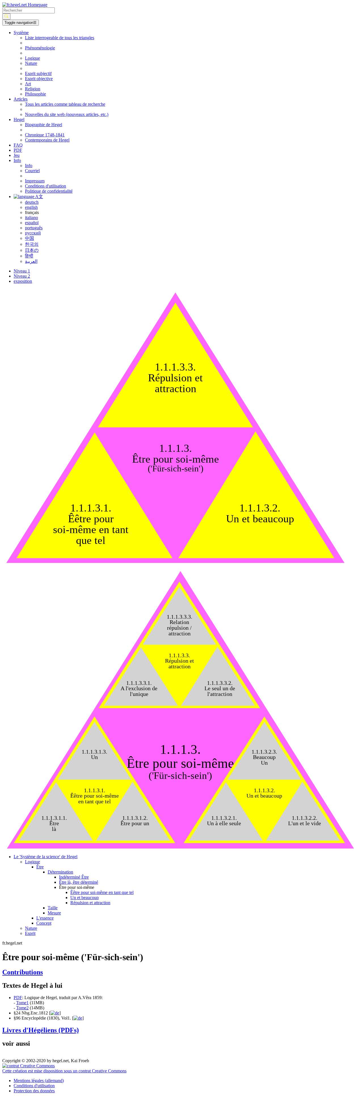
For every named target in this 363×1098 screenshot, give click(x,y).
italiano (31, 217)
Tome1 (22, 1002)
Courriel (32, 170)
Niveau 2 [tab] (22, 276)
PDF (18, 150)
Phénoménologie (40, 47)
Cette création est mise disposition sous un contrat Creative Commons (64, 1070)
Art (28, 83)
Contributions (22, 972)
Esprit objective (39, 78)
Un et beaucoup (84, 897)
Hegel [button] (19, 119)
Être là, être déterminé (78, 882)
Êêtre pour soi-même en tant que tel (102, 892)
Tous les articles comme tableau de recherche (65, 104)
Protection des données (34, 1090)
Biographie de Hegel (43, 124)
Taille (53, 907)
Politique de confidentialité (49, 191)
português (34, 227)
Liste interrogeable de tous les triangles (59, 37)
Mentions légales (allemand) (39, 1080)
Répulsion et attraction (90, 902)
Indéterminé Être (74, 877)
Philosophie (35, 94)
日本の (32, 250)
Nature (31, 63)
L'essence (45, 918)
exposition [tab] (23, 281)
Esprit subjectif (38, 73)
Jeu (17, 155)
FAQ (18, 145)
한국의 (32, 244)
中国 (29, 238)
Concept (43, 923)
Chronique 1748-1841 (45, 134)
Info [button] (17, 160)
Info (28, 165)
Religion (32, 88)
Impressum (35, 180)
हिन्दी (29, 255)
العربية (31, 261)
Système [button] (21, 32)
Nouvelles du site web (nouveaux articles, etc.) (66, 114)
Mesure (54, 912)
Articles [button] (21, 99)
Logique (32, 58)
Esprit (30, 933)
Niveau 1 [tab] (22, 271)
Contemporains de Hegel (47, 140)
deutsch (32, 202)
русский (33, 232)
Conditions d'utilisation (45, 186)
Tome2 (22, 1007)
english (31, 207)
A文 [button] (38, 196)
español (32, 222)
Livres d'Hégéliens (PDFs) (40, 1030)
